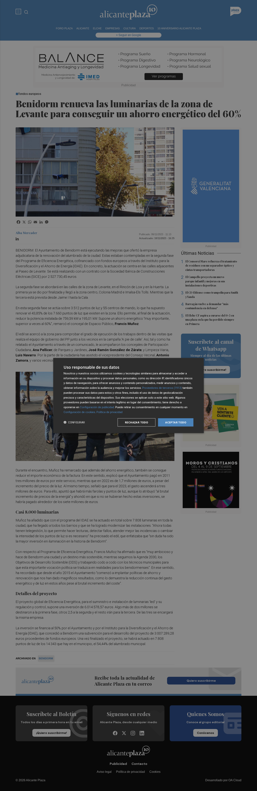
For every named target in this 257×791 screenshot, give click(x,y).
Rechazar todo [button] (136, 422)
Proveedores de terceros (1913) (162, 388)
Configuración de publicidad (97, 407)
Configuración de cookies (79, 412)
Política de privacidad (109, 412)
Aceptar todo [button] (175, 422)
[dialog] (128, 395)
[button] (74, 422)
